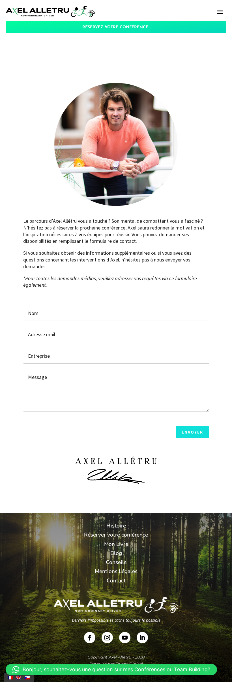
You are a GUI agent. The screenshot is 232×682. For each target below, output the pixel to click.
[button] (111, 669)
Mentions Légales (116, 571)
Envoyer (192, 432)
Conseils (116, 562)
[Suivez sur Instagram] (107, 637)
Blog (116, 553)
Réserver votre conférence (116, 535)
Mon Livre (116, 544)
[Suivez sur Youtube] (124, 637)
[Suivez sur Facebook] (89, 637)
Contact (116, 580)
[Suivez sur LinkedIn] (142, 637)
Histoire (116, 525)
